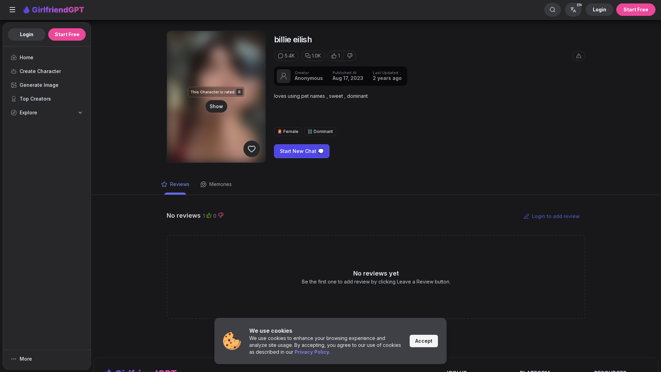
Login (599, 9)
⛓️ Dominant (320, 131)
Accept (423, 341)
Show (216, 106)
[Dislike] (350, 56)
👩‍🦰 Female (287, 131)
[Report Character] (578, 56)
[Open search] (552, 10)
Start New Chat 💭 (302, 151)
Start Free (635, 9)
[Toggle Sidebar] (12, 10)
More (26, 359)
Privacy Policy (312, 352)
